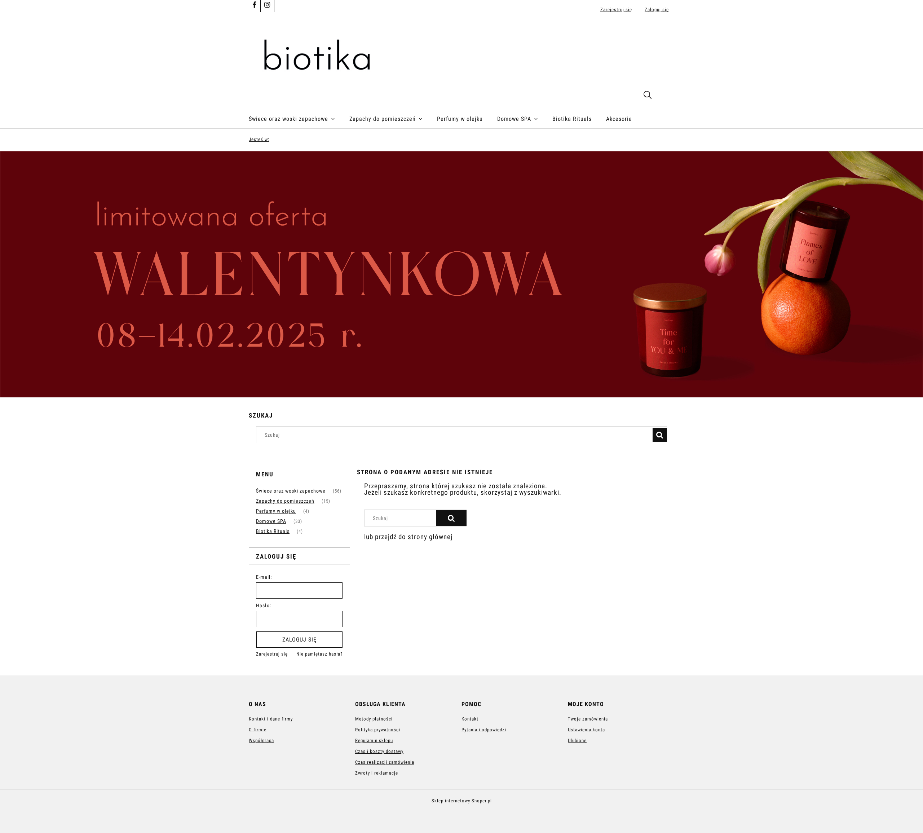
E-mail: (264, 577)
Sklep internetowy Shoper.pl (462, 800)
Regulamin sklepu (374, 740)
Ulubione (577, 740)
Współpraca (261, 740)
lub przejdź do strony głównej (408, 537)
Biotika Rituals (273, 531)
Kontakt (470, 719)
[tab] (457, 392)
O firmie (257, 729)
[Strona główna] (461, 55)
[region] (461, 274)
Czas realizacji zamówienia (384, 762)
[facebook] (254, 5)
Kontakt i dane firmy (271, 719)
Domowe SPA (271, 521)
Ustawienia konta (586, 729)
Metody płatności (374, 719)
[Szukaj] (660, 435)
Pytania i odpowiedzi (484, 729)
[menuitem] (299, 119)
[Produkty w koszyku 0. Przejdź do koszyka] (666, 96)
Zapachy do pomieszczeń (285, 501)
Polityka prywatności (377, 729)
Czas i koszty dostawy (379, 751)
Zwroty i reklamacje (376, 773)
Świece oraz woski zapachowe (291, 491)
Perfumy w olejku (276, 511)
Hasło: (263, 605)
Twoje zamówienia (588, 719)
